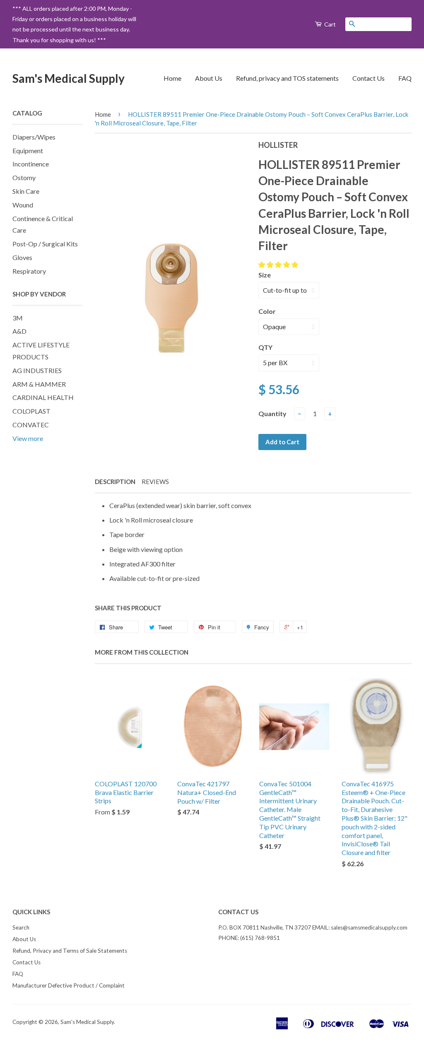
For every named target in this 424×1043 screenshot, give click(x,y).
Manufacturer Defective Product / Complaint (68, 985)
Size (264, 275)
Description (115, 481)
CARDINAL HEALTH (43, 397)
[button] (278, 264)
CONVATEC (30, 425)
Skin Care (25, 191)
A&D (19, 331)
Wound (22, 205)
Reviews (155, 481)
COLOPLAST (31, 411)
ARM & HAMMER (39, 384)
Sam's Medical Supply (68, 78)
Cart (329, 24)
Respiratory (29, 271)
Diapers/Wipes (33, 137)
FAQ (405, 78)
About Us (208, 78)
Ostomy (24, 177)
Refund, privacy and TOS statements (287, 78)
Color (267, 311)
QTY (265, 347)
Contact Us (368, 78)
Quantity (272, 413)
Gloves (22, 257)
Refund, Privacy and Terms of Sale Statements (69, 950)
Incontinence (30, 164)
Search (20, 927)
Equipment (27, 150)
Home (172, 78)
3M (17, 318)
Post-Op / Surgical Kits (45, 244)
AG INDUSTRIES (37, 370)
